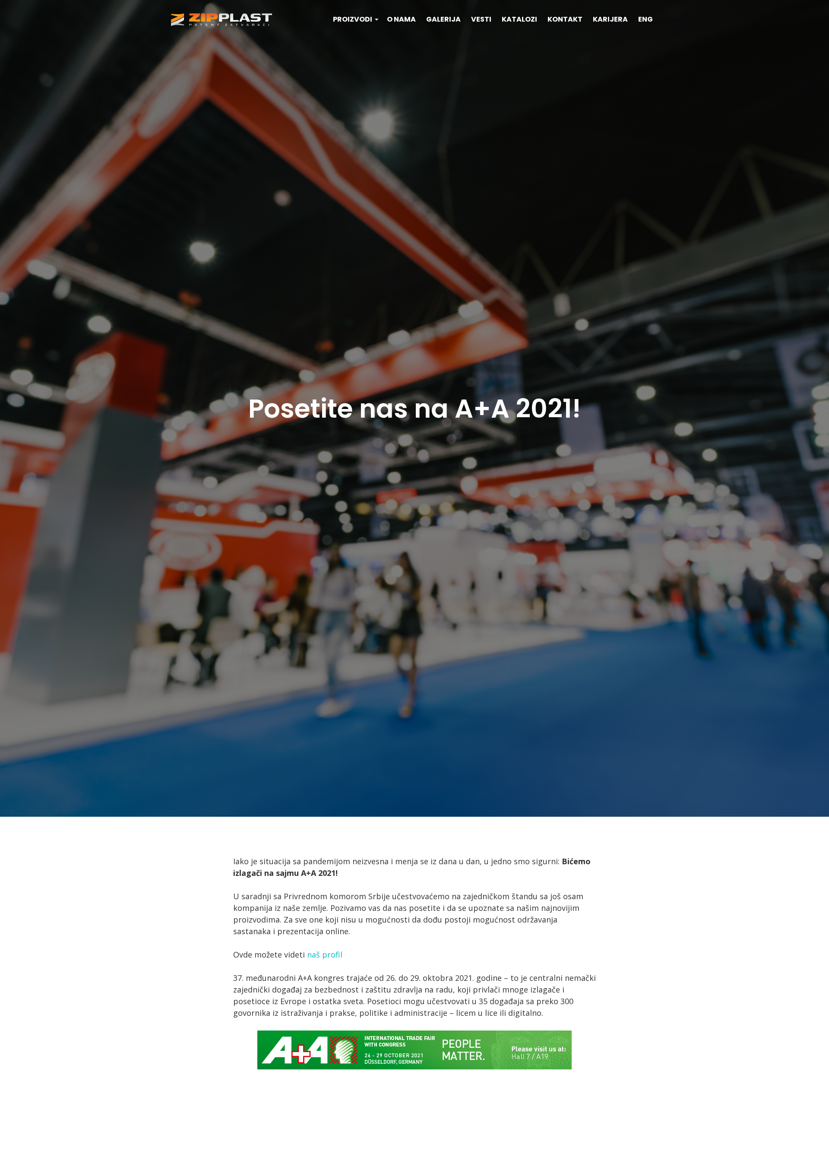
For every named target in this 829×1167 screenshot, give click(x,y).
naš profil (325, 954)
